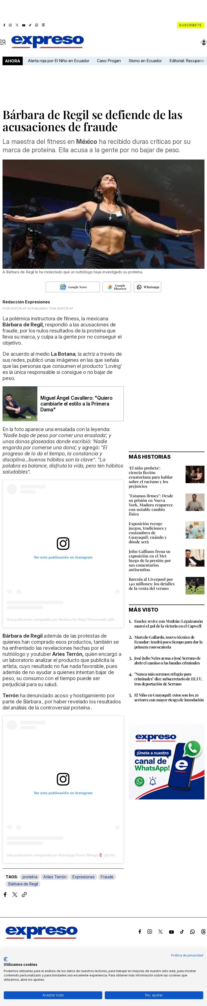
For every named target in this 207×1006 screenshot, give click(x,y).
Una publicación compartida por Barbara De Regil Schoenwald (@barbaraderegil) (72, 619)
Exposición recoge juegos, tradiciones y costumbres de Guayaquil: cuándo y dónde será (148, 532)
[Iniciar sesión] (204, 42)
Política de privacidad (187, 955)
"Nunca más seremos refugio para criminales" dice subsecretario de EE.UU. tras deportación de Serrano (168, 678)
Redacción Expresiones (26, 302)
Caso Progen (109, 60)
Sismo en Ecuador (145, 60)
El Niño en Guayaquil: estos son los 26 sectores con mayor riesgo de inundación (169, 697)
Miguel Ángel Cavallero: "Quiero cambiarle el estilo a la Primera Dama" (76, 404)
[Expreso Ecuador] (41, 937)
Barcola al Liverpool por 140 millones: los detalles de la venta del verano (151, 583)
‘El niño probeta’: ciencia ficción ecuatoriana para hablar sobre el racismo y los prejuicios (151, 477)
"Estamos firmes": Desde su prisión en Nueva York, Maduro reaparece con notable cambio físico (151, 505)
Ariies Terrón (54, 876)
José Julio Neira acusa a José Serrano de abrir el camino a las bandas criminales (167, 660)
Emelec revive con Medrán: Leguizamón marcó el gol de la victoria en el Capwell (168, 623)
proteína (29, 876)
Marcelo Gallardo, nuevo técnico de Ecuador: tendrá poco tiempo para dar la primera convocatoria (168, 641)
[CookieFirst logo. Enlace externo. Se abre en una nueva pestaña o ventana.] (6, 959)
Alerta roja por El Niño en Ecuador (58, 60)
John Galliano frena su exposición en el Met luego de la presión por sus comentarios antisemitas (150, 560)
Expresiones (83, 876)
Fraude (106, 876)
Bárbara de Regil (23, 883)
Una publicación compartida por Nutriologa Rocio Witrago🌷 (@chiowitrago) (67, 855)
